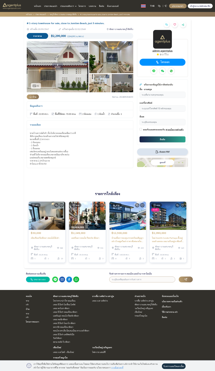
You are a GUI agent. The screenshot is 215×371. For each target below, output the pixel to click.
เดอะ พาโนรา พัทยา (61, 308)
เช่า (27, 304)
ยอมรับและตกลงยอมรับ (154, 129)
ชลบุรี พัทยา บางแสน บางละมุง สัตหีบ (63, 14)
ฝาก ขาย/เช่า (177, 6)
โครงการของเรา (32, 321)
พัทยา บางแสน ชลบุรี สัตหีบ (66, 296)
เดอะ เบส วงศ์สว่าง (100, 300)
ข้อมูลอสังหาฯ (36, 106)
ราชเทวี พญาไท (60, 357)
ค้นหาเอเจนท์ (113, 6)
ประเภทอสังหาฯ (67, 6)
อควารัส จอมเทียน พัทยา (63, 327)
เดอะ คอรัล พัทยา (60, 319)
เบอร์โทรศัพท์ (146, 102)
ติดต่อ (101, 6)
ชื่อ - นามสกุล (146, 89)
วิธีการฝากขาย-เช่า (170, 312)
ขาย (27, 300)
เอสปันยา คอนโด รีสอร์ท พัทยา (85, 238)
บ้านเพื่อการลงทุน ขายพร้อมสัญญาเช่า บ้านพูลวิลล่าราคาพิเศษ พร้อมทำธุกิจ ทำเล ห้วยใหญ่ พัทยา (127, 240)
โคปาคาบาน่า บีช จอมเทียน (64, 300)
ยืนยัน (162, 139)
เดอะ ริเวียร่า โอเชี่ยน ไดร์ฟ (64, 304)
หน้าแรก (37, 6)
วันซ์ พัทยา (57, 338)
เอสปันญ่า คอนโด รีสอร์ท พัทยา (66, 315)
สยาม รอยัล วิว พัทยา (61, 341)
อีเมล (142, 116)
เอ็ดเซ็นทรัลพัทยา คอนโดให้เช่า (45, 238)
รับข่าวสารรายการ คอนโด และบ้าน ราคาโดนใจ (130, 273)
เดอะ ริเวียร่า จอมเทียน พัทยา (65, 312)
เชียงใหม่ (57, 347)
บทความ (92, 6)
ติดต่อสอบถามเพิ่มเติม (36, 273)
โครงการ (82, 6)
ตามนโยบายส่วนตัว (175, 129)
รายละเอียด (35, 124)
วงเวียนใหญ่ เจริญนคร (102, 347)
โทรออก (165, 62)
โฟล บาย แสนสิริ (99, 352)
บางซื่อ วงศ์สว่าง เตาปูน (103, 296)
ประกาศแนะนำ (50, 6)
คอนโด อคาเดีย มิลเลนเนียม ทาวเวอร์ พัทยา (71, 330)
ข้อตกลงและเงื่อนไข (170, 296)
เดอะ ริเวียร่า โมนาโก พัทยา (64, 323)
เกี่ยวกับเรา (166, 306)
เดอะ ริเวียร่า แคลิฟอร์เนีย (63, 334)
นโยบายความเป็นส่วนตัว (172, 301)
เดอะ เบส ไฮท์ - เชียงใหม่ (63, 352)
